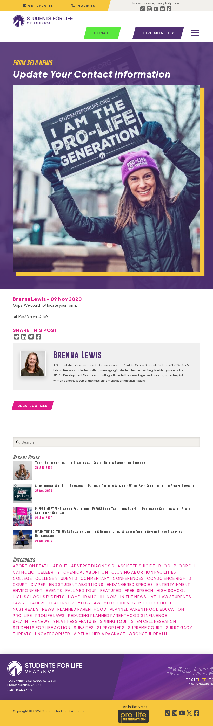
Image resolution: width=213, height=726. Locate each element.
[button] (83, 6)
